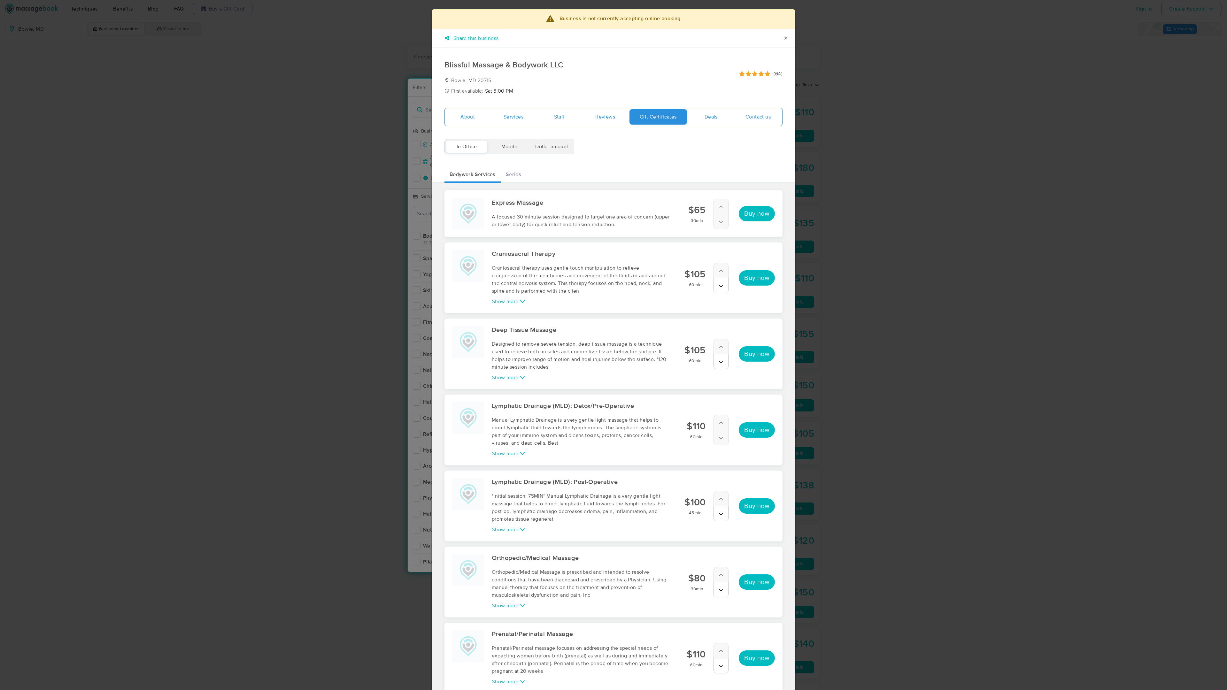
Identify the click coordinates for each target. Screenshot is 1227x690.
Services (513, 116)
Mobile (509, 146)
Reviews (605, 116)
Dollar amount (551, 146)
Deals (711, 116)
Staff (559, 116)
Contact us (758, 116)
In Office (467, 146)
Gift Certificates (658, 116)
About (467, 116)
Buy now (756, 214)
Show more (506, 301)
